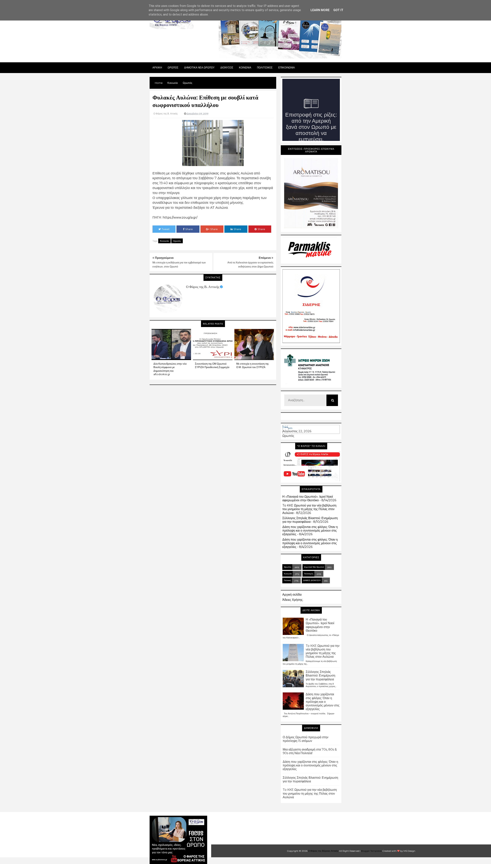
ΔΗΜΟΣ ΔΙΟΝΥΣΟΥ (312, 580)
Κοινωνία (164, 240)
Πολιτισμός (308, 573)
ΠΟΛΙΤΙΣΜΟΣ (265, 67)
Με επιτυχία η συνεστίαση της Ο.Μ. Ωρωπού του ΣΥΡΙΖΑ (252, 365)
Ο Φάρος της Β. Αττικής (202, 287)
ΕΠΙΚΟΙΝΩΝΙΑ (286, 67)
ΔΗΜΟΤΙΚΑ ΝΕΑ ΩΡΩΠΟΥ (199, 67)
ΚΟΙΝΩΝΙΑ (245, 67)
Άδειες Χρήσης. (292, 600)
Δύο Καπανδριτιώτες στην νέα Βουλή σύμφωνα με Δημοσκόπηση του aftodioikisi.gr (170, 369)
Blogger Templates (371, 850)
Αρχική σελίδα (292, 594)
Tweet (166, 229)
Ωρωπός (177, 240)
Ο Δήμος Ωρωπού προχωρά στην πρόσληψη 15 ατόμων (305, 739)
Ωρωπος (173, 67)
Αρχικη (157, 67)
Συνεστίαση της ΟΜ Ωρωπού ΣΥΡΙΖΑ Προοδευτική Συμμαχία (212, 365)
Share (189, 229)
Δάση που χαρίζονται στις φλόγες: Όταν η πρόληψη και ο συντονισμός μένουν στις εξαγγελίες (310, 530)
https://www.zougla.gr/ (180, 217)
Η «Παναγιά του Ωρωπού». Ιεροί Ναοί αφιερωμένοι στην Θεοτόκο (307, 498)
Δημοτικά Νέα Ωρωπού (314, 567)
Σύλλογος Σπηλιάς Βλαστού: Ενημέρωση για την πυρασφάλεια (310, 520)
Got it (338, 10)
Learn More (320, 10)
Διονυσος (226, 67)
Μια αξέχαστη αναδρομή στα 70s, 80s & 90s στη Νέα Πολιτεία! (310, 751)
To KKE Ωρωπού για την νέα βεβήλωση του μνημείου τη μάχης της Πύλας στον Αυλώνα (309, 509)
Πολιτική (287, 580)
